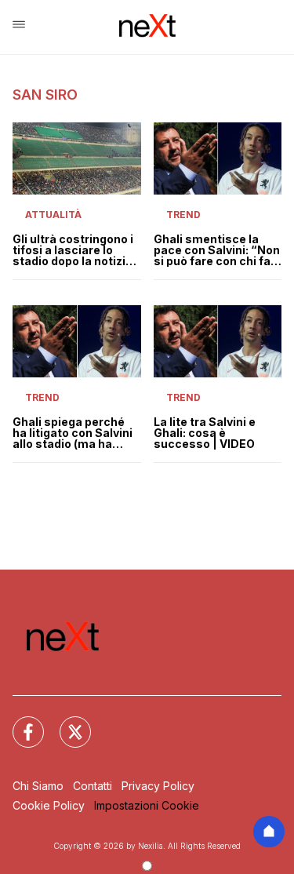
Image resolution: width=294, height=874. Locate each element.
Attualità (53, 214)
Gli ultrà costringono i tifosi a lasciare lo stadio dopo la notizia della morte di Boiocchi (73, 250)
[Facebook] (19, 722)
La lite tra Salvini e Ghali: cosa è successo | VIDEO (205, 433)
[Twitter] (66, 722)
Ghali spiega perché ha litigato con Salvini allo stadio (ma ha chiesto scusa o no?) (72, 433)
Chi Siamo (38, 785)
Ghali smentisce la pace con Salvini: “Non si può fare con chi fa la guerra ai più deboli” (217, 250)
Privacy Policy (158, 785)
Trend (183, 214)
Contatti (92, 785)
